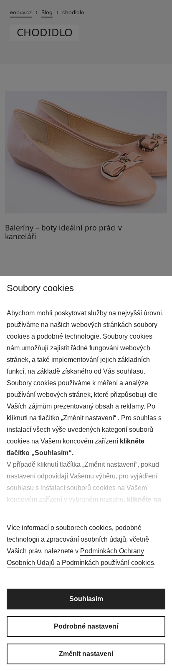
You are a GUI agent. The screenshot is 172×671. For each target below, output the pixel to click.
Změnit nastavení (86, 653)
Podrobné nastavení (86, 626)
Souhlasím (86, 598)
